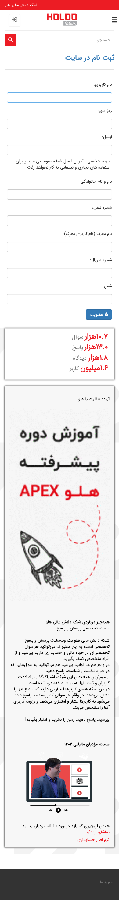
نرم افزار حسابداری (93, 839)
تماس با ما (107, 882)
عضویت (96, 314)
